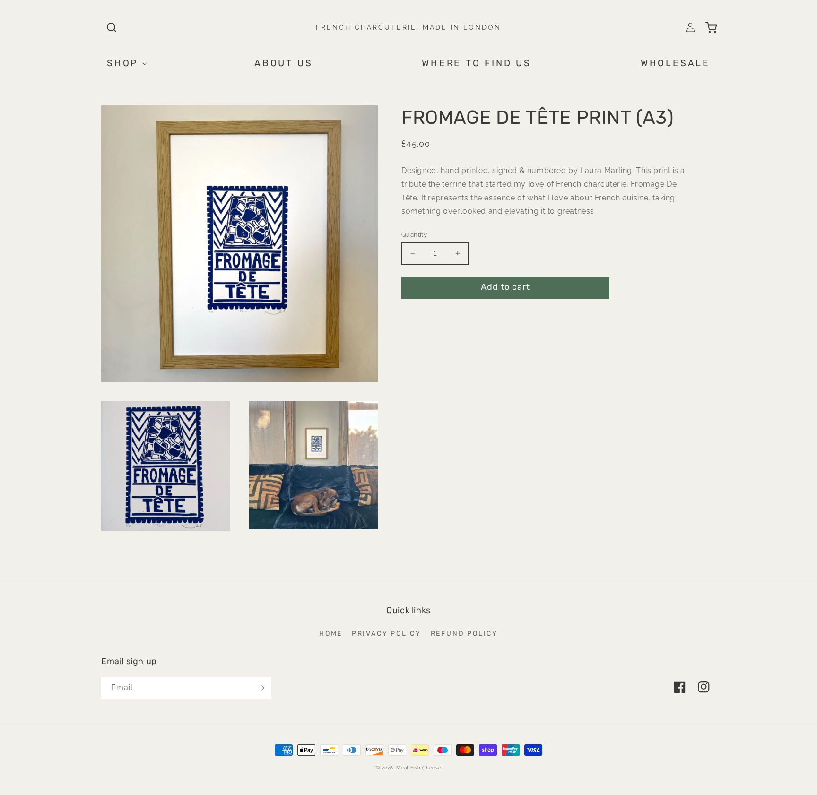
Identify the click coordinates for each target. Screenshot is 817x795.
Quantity (414, 234)
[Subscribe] (260, 688)
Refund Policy (464, 634)
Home (330, 634)
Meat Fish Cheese (418, 767)
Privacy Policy (386, 634)
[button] (111, 27)
